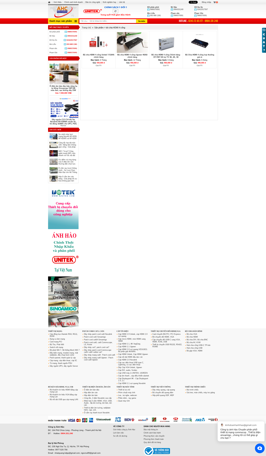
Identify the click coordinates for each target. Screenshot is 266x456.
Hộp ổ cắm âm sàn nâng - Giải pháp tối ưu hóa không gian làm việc (67, 180)
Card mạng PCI (56, 342)
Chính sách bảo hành (152, 433)
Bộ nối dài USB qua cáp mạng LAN (64, 399)
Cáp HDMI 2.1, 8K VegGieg (129, 344)
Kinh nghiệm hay (109, 2)
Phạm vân (63, 48)
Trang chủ (86, 27)
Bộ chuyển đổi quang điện (162, 392)
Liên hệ (122, 2)
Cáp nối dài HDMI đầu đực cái (130, 357)
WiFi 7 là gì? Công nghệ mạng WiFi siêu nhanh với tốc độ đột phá (66, 154)
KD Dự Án (63, 40)
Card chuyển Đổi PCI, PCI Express (166, 334)
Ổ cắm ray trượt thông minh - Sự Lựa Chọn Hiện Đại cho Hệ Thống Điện (67, 171)
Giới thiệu (58, 2)
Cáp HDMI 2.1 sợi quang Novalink (132, 383)
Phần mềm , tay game (127, 398)
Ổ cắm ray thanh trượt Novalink (97, 413)
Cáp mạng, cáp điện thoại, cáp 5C (63, 360)
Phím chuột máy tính (126, 392)
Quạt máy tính (124, 401)
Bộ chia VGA (192, 334)
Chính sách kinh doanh (73, 2)
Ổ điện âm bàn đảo (91, 390)
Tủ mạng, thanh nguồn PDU (61, 363)
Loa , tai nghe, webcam (127, 395)
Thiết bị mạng (55, 331)
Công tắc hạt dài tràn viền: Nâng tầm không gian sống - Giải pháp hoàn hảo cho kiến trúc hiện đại (67, 147)
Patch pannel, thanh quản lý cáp (63, 358)
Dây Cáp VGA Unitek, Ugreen (130, 367)
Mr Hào (63, 36)
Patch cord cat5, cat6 (93, 331)
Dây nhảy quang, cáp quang (163, 390)
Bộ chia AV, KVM (193, 342)
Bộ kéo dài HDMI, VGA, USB (60, 387)
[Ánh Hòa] (49, 2)
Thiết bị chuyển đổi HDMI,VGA (165, 331)
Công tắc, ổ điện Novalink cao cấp (98, 398)
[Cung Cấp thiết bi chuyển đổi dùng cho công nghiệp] (63, 228)
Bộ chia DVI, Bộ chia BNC (197, 340)
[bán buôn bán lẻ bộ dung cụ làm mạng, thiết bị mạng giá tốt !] (133, 422)
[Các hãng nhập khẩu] (63, 274)
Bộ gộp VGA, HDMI (194, 351)
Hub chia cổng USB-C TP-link (198, 345)
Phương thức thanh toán (154, 439)
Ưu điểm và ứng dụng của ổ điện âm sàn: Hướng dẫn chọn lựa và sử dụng (67, 163)
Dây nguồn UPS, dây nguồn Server (64, 366)
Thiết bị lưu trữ (124, 390)
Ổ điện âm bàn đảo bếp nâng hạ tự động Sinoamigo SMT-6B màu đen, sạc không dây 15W (63, 88)
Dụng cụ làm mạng (57, 339)
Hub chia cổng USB (194, 348)
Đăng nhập (206, 2)
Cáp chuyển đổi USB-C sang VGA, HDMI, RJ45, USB (166, 341)
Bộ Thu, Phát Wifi (57, 344)
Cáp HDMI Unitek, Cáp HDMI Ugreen (133, 354)
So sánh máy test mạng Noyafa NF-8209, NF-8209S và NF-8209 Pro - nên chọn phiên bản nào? (67, 138)
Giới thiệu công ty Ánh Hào (124, 430)
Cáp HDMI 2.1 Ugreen (127, 347)
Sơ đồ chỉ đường (120, 436)
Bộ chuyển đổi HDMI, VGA (163, 337)
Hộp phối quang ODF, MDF (163, 395)
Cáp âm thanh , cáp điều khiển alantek (133, 376)
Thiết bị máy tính (125, 387)
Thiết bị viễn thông (161, 387)
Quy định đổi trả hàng (152, 442)
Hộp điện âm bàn (91, 395)
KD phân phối (63, 32)
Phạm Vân (63, 53)
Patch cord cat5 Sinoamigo (95, 337)
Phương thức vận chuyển (154, 436)
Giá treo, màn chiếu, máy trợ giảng (201, 392)
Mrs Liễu (63, 44)
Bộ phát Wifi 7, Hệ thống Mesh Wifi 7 (65, 350)
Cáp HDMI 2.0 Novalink (127, 360)
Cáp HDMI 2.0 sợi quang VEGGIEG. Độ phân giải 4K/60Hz (133, 350)
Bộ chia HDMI (192, 337)
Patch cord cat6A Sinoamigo (95, 340)
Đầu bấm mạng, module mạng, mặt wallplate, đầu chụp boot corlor (64, 354)
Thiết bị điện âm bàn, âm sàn (96, 387)
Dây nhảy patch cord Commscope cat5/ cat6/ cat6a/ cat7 (97, 351)
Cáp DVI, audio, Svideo (127, 370)
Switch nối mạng (56, 347)
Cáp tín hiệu (123, 331)
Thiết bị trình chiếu (195, 387)
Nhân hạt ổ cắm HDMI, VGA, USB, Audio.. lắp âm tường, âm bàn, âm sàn (98, 403)
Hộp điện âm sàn (91, 392)
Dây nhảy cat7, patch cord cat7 (96, 347)
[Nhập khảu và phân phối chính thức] (63, 327)
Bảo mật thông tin (151, 430)
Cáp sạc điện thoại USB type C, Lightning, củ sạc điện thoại (131, 363)
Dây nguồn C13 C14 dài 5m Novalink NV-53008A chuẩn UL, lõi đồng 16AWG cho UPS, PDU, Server (63, 123)
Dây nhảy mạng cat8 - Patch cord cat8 (99, 355)
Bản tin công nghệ (92, 2)
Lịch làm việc (118, 433)
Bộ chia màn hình (193, 331)
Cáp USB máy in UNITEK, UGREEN (133, 373)
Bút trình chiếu (192, 390)
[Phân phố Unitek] (106, 11)
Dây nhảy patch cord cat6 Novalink (98, 334)
